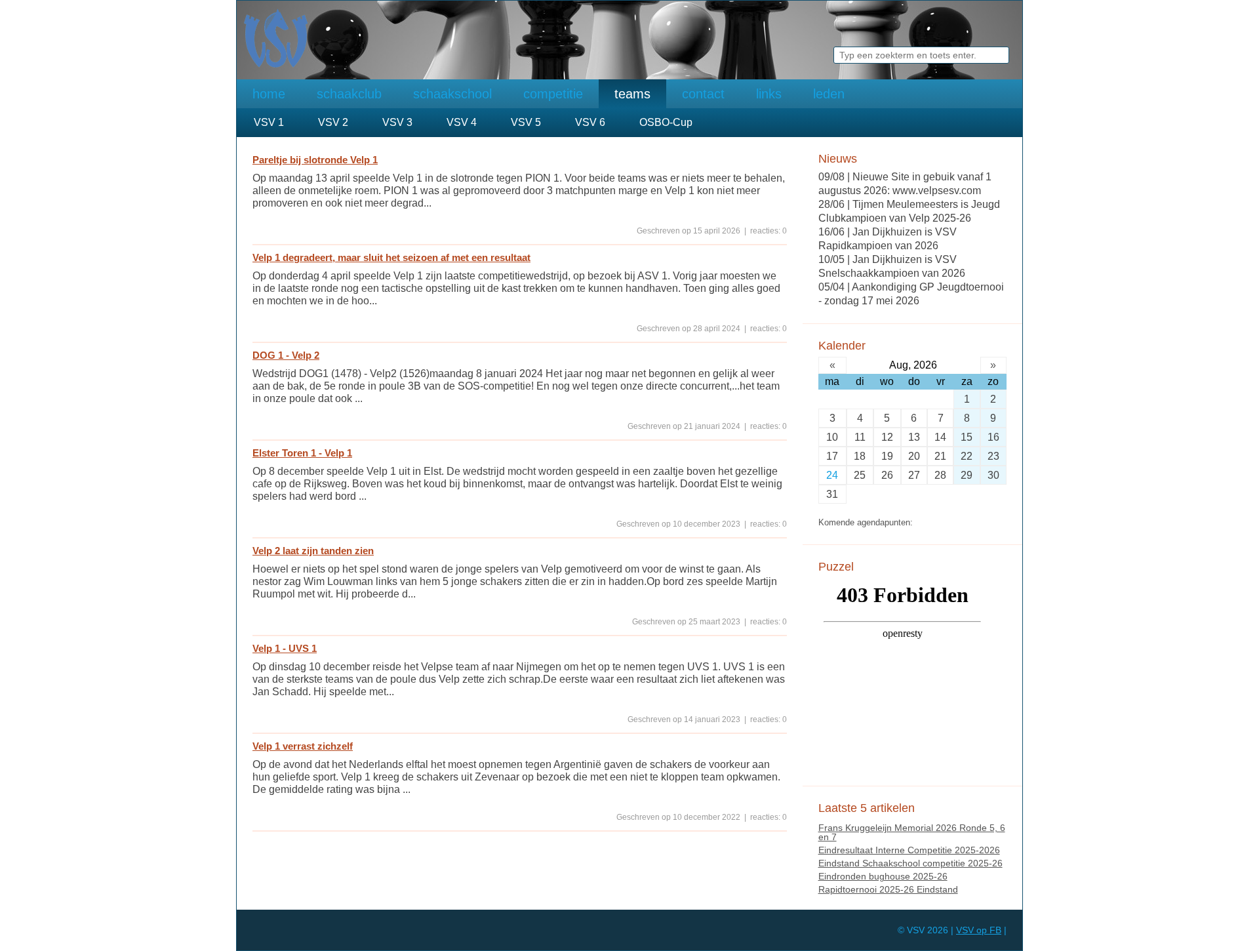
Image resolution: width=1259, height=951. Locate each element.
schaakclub (349, 94)
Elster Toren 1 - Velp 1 (302, 452)
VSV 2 (333, 122)
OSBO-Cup (665, 122)
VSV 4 (462, 122)
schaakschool (452, 94)
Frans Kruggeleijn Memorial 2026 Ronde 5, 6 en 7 (911, 832)
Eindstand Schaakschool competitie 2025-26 (910, 863)
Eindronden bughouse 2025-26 (883, 876)
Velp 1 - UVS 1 (284, 648)
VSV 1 (269, 122)
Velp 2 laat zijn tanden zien (313, 550)
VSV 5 (526, 122)
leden (829, 94)
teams (632, 94)
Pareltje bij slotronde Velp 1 (315, 159)
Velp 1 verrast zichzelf (302, 746)
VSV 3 (397, 122)
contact (703, 94)
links (769, 94)
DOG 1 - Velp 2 (285, 355)
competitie (553, 94)
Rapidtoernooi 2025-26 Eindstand (888, 889)
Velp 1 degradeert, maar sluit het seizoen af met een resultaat (391, 257)
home (268, 94)
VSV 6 (590, 122)
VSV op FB (978, 930)
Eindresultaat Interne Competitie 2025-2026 (909, 850)
